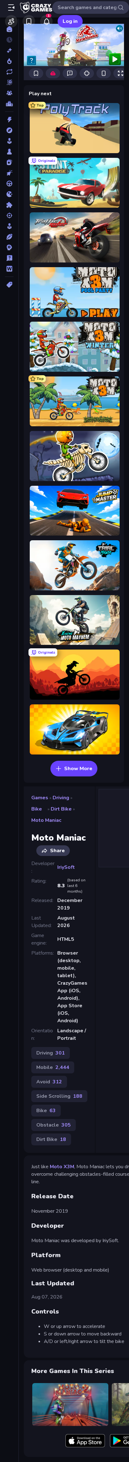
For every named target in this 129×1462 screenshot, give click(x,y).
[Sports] (9, 236)
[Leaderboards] (9, 103)
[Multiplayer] (9, 93)
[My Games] (29, 21)
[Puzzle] (9, 205)
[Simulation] (9, 226)
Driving (61, 797)
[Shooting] (9, 215)
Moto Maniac (46, 820)
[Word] (9, 268)
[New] (9, 50)
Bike (36, 809)
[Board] (9, 151)
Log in (70, 21)
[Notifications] (46, 21)
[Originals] (9, 82)
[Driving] (9, 183)
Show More (78, 768)
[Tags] (9, 284)
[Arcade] (9, 141)
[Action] (9, 119)
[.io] (9, 194)
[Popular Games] (9, 61)
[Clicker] (9, 173)
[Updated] (9, 71)
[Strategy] (9, 247)
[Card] (9, 162)
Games (39, 797)
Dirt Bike (61, 809)
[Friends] (11, 21)
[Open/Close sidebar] (11, 7)
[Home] (9, 29)
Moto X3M (62, 1166)
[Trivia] (9, 258)
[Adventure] (9, 130)
